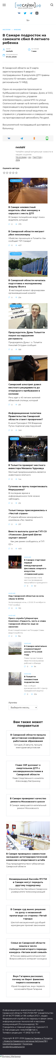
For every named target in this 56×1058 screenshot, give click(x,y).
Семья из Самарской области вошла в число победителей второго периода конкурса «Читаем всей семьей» (28, 947)
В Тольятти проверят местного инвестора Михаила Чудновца (26, 467)
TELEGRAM (21, 157)
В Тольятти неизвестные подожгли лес (31, 679)
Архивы (12, 702)
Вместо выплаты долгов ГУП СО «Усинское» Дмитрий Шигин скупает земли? (27, 534)
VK (29, 157)
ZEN (18, 160)
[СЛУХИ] (28, 460)
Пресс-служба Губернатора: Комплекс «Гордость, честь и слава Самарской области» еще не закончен (27, 622)
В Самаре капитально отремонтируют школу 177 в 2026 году (35, 650)
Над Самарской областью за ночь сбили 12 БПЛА (26, 597)
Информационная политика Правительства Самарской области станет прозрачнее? (25, 416)
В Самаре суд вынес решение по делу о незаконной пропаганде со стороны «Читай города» (28, 914)
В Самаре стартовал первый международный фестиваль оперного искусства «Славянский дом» (35, 567)
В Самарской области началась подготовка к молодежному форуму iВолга (26, 283)
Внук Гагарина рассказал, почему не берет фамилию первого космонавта (28, 979)
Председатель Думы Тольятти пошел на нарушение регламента (26, 335)
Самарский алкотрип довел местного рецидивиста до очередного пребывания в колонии (24, 389)
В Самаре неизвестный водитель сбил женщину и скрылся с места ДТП (24, 210)
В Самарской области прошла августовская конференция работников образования (28, 737)
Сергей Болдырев (12, 1044)
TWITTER (37, 157)
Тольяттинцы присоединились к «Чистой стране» (27, 512)
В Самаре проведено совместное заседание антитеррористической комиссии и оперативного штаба (26, 856)
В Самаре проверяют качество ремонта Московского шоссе (28, 800)
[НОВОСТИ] (28, 202)
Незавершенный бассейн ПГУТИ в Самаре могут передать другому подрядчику (28, 882)
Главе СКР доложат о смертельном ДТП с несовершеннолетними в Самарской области (28, 770)
